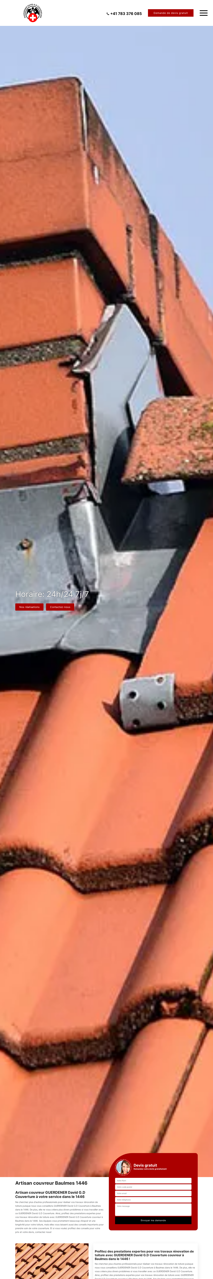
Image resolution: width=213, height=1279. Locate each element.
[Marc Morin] (32, 13)
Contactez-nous (60, 607)
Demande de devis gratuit (171, 12)
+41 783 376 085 (126, 14)
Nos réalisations (29, 607)
